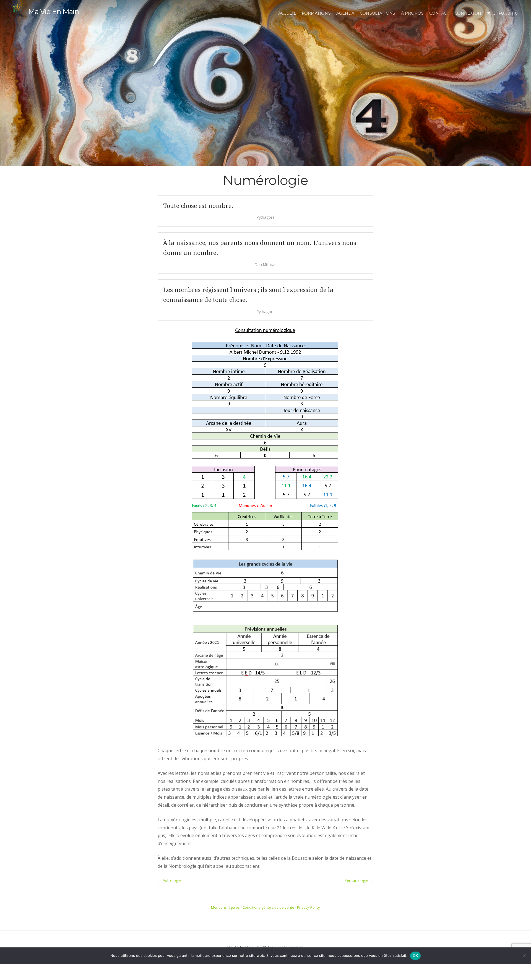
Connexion (468, 13)
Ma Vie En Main (53, 11)
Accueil (287, 13)
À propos (412, 13)
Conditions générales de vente (268, 907)
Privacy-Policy (308, 907)
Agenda (345, 13)
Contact (439, 13)
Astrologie (172, 880)
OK (415, 955)
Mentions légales (225, 907)
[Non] (524, 955)
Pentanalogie (356, 880)
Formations (316, 13)
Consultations (377, 13)
